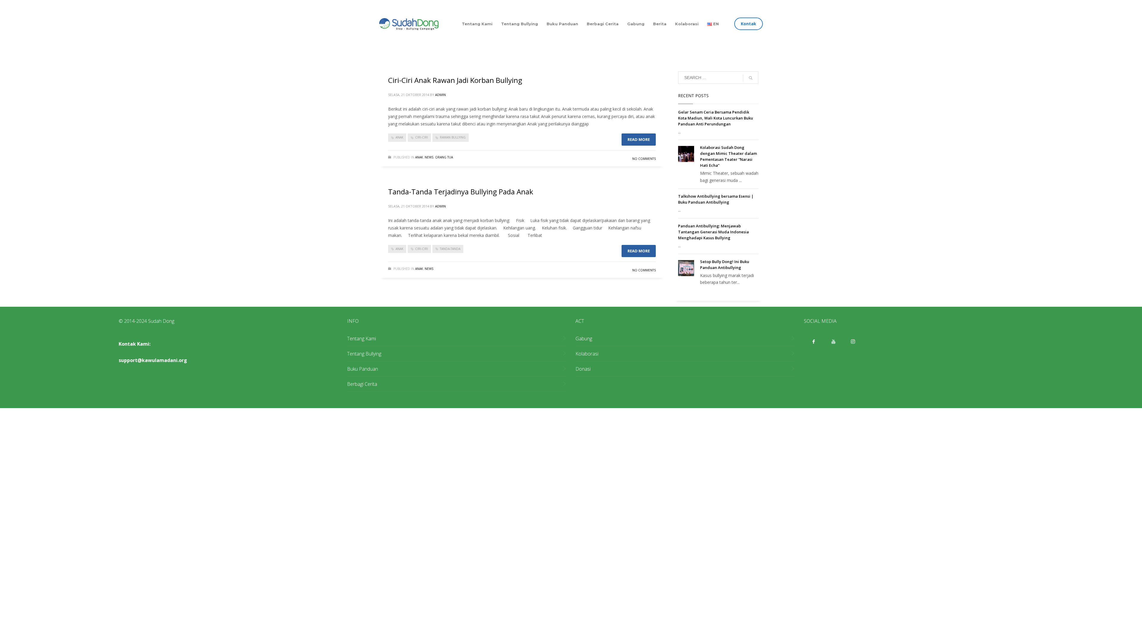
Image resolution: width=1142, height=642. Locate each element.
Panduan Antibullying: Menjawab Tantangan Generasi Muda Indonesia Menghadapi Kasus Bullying (713, 231)
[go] (750, 78)
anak (399, 137)
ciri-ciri (421, 137)
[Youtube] (833, 341)
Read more (639, 139)
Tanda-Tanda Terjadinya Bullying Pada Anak (460, 191)
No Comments (644, 159)
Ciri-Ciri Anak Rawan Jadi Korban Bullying (455, 80)
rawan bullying (453, 137)
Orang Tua (444, 157)
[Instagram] (853, 341)
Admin (440, 94)
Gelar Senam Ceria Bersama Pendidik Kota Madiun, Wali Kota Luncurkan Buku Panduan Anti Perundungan (715, 118)
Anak (419, 157)
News (429, 157)
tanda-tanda (450, 249)
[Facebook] (814, 341)
